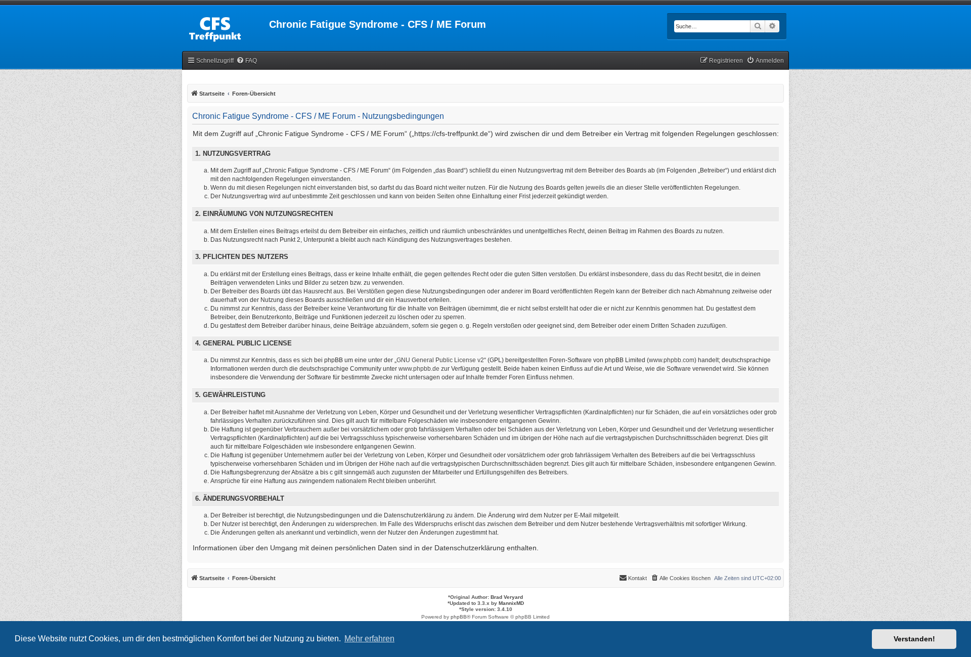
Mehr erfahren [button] (369, 638)
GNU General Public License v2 (440, 360)
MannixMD (511, 603)
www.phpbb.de (419, 368)
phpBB (459, 617)
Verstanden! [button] (914, 639)
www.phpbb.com (671, 360)
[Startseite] (225, 27)
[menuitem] (246, 61)
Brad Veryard (507, 597)
